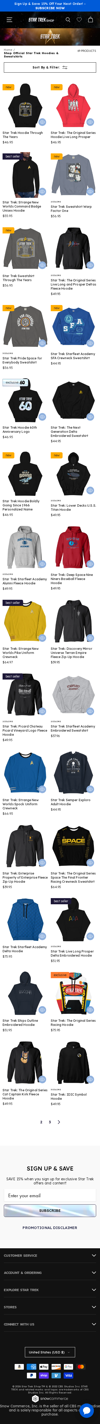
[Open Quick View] (42, 122)
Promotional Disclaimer (50, 1227)
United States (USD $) (47, 1352)
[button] (68, 19)
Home (8, 50)
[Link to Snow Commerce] (50, 1402)
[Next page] (58, 1122)
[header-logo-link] (41, 20)
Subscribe (50, 1210)
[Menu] (9, 19)
